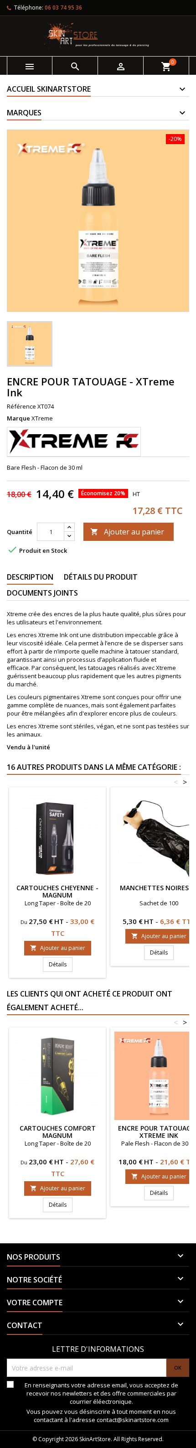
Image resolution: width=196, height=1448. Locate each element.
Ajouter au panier (127, 532)
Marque (18, 418)
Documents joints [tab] (42, 593)
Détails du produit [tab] (101, 577)
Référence (21, 406)
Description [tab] (30, 577)
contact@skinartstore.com (133, 1420)
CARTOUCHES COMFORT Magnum (58, 1132)
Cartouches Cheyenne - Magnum (57, 891)
